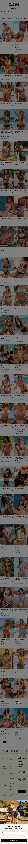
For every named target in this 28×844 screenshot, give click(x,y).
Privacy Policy (10, 837)
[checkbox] (1, 835)
